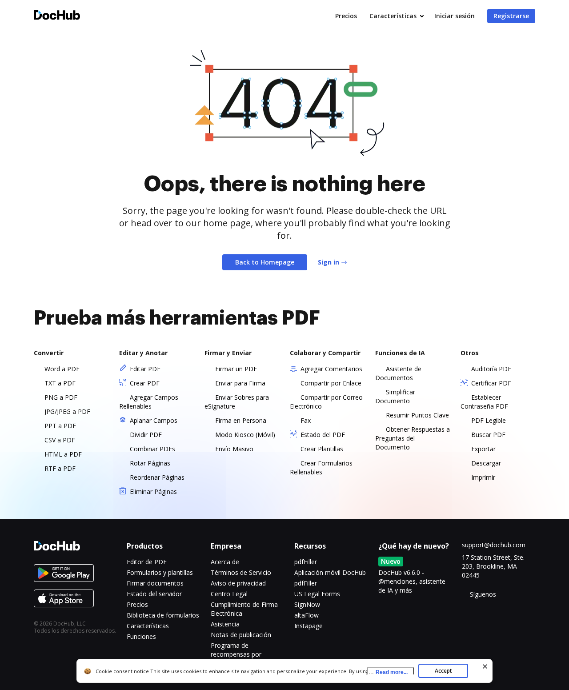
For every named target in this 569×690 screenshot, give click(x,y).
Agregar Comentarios (331, 369)
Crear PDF (145, 383)
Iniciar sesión (454, 16)
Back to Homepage (264, 262)
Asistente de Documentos (398, 373)
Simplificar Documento (395, 396)
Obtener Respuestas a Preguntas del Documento (412, 438)
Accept (443, 670)
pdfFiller (305, 562)
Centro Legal (229, 594)
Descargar (486, 463)
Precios (346, 16)
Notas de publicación (241, 634)
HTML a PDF (63, 454)
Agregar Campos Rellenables (148, 401)
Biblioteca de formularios (163, 615)
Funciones (141, 636)
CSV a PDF (59, 440)
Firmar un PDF (236, 369)
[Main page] (57, 16)
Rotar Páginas (150, 463)
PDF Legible (488, 420)
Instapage (308, 626)
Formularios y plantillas (160, 572)
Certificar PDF (491, 383)
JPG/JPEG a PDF (67, 411)
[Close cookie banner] (485, 666)
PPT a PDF (60, 425)
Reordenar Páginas (157, 477)
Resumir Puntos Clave (417, 415)
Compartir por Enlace (331, 383)
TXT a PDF (60, 383)
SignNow (307, 604)
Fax (306, 420)
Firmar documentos (155, 583)
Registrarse (511, 16)
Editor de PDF (147, 562)
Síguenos (483, 594)
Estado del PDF (323, 434)
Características (393, 16)
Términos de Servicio (241, 572)
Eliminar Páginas (153, 491)
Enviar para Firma (240, 383)
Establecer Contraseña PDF (484, 401)
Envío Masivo (234, 449)
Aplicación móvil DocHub (330, 572)
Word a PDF (62, 369)
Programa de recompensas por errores (236, 654)
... (388, 672)
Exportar (483, 449)
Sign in (328, 262)
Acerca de (225, 562)
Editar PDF (145, 369)
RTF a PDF (60, 468)
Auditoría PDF (491, 369)
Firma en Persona (240, 420)
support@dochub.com (493, 545)
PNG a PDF (60, 397)
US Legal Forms (317, 594)
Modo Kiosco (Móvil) (245, 434)
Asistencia (225, 624)
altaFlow (306, 615)
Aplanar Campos (153, 420)
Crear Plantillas (322, 449)
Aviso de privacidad (238, 583)
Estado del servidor (154, 594)
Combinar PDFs (152, 449)
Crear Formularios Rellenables (321, 467)
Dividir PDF (146, 434)
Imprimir (483, 477)
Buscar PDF (488, 434)
